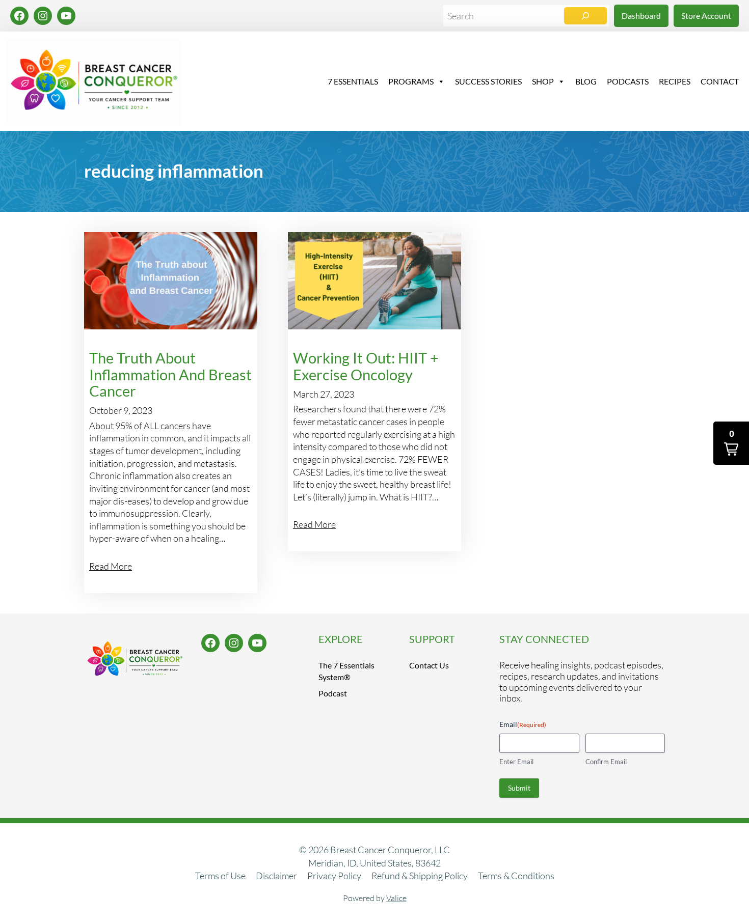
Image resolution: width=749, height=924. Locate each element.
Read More (110, 566)
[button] (731, 443)
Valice (396, 898)
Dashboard (641, 15)
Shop (543, 81)
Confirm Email (606, 762)
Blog (586, 81)
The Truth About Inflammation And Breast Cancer (170, 374)
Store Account (706, 15)
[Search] (585, 16)
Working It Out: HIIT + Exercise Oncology (366, 366)
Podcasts (628, 81)
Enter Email (516, 762)
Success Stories (488, 81)
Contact (720, 81)
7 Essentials (353, 81)
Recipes (674, 81)
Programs (411, 81)
